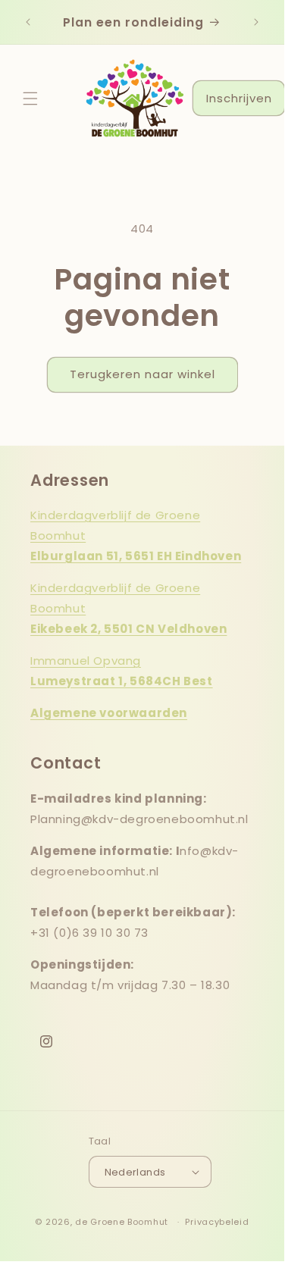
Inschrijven (239, 98)
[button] (30, 98)
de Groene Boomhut (121, 1222)
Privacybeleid (217, 1222)
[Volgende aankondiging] (256, 22)
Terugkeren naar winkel (142, 374)
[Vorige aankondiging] (28, 22)
